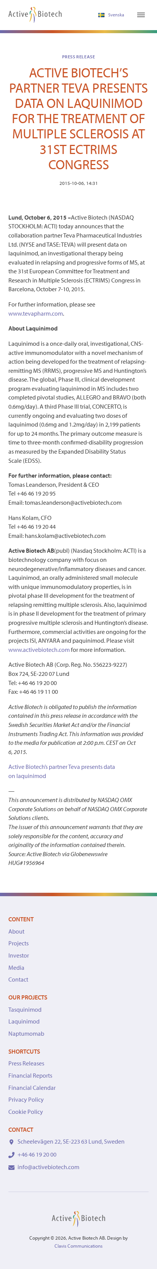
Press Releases (26, 1063)
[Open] (141, 15)
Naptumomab (26, 1033)
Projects (18, 943)
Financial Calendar (32, 1087)
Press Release (78, 56)
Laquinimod (24, 1021)
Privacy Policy (26, 1099)
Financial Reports (30, 1075)
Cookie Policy (25, 1111)
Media (16, 967)
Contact (18, 979)
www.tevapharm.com (35, 313)
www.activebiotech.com (39, 649)
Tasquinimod (25, 1009)
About (16, 931)
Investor (18, 955)
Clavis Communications (78, 1246)
